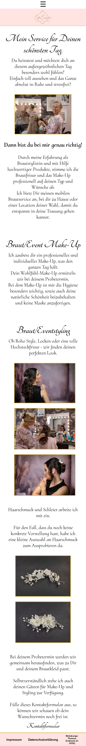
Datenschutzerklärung (43, 739)
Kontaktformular (43, 726)
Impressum (14, 739)
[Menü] (43, 4)
